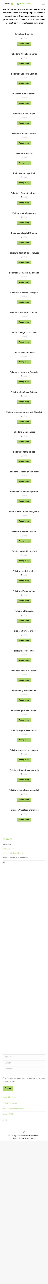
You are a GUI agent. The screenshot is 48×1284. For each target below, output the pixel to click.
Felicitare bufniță (24, 153)
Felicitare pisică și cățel (24, 571)
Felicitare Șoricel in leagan (24, 710)
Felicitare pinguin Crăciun (24, 531)
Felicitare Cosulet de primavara (24, 253)
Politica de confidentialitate (13, 1109)
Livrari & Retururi (9, 1097)
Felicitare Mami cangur (24, 432)
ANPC (5, 1120)
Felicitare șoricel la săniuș (24, 730)
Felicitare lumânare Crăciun (24, 392)
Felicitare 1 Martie (24, 34)
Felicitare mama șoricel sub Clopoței (24, 412)
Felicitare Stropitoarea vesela (24, 770)
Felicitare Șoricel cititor (24, 631)
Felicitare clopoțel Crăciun (24, 233)
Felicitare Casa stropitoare (24, 193)
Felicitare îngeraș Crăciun (24, 332)
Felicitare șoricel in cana (24, 690)
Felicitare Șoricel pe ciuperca (24, 750)
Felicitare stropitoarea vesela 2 (24, 790)
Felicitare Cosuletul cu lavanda (24, 273)
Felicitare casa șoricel (24, 173)
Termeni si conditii (10, 1103)
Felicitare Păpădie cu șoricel (24, 491)
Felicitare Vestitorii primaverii (24, 810)
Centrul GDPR (8, 1114)
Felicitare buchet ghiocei (24, 94)
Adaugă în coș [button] (24, 43)
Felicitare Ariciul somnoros (24, 54)
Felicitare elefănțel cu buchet (24, 312)
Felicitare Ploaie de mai (24, 591)
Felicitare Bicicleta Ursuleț (24, 74)
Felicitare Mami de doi (24, 452)
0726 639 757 (8, 849)
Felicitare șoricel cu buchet (24, 671)
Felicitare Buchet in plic (24, 113)
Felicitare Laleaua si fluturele (24, 372)
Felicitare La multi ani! (24, 352)
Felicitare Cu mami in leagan (24, 293)
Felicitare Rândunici (24, 611)
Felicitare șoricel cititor (24, 651)
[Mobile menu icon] (43, 4)
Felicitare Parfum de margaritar (24, 511)
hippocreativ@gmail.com (13, 853)
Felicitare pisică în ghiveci (24, 551)
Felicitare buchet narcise (24, 133)
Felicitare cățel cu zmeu (24, 213)
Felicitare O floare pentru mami (24, 472)
